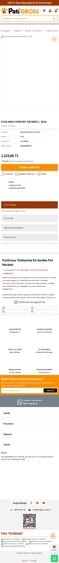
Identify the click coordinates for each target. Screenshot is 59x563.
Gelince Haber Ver (30, 167)
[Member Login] (50, 10)
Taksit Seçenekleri (13, 227)
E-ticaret (34, 561)
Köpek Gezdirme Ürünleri (30, 132)
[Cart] (55, 10)
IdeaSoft (25, 561)
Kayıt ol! (50, 390)
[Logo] (20, 11)
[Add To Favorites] (54, 39)
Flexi (22, 137)
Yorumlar (8, 218)
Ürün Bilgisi (9, 204)
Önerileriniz (9, 237)
